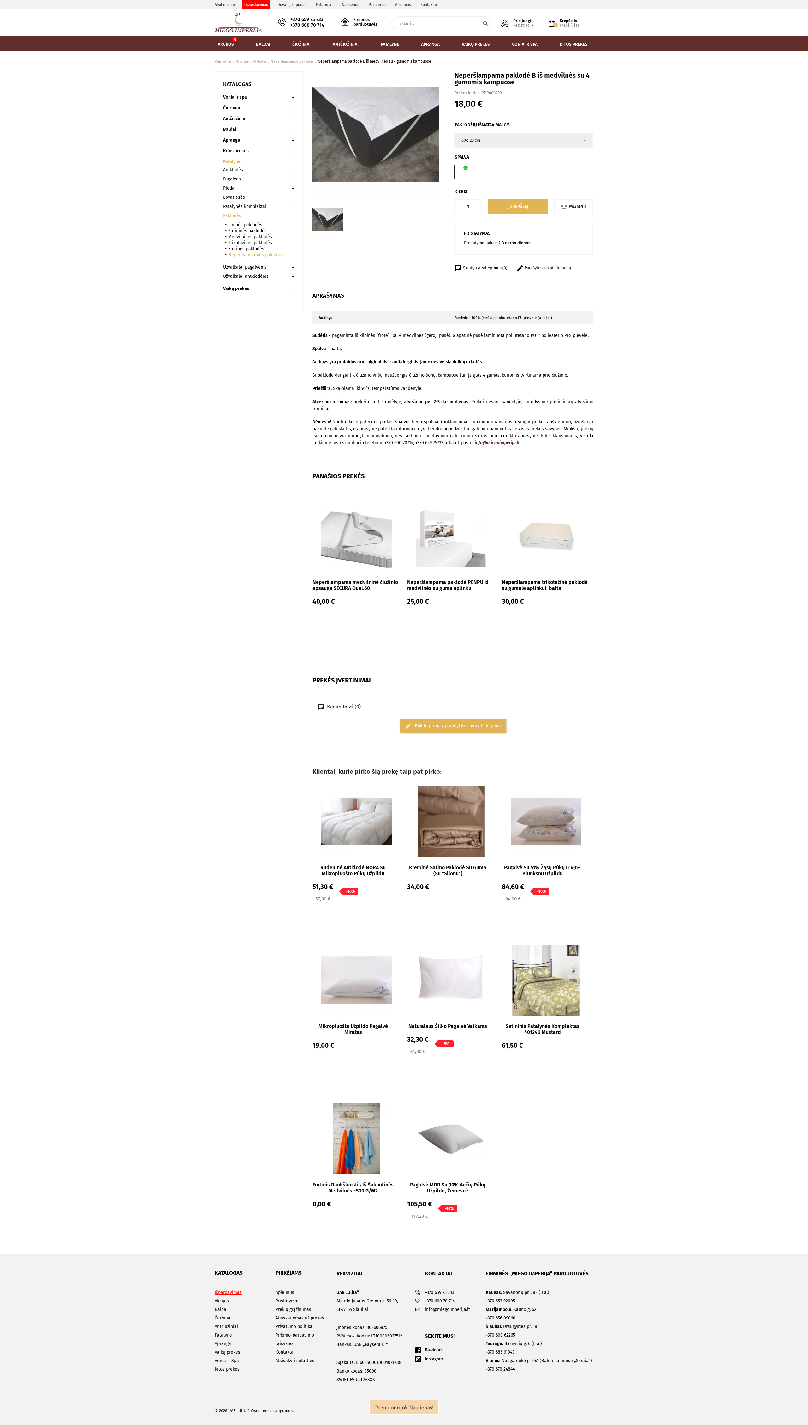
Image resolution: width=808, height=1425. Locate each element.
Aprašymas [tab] (328, 295)
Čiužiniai (231, 108)
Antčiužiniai (235, 118)
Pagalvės (232, 179)
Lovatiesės (234, 197)
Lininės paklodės (245, 224)
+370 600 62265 (500, 1335)
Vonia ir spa (235, 97)
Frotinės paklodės (246, 249)
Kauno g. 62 (511, 1309)
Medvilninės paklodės (250, 237)
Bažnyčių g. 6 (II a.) (514, 1343)
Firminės (365, 22)
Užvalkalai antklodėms (246, 276)
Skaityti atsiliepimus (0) (485, 267)
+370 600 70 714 (307, 25)
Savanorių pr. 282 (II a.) (517, 1292)
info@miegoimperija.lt (497, 443)
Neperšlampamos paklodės (255, 255)
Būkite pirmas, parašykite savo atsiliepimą (457, 725)
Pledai (229, 188)
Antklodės (233, 170)
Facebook (434, 1349)
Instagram (434, 1358)
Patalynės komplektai (244, 206)
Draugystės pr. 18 (511, 1326)
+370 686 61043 (500, 1352)
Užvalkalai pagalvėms (245, 267)
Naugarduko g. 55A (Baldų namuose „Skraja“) (539, 1360)
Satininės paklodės (247, 230)
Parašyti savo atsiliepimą (547, 267)
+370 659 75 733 (307, 19)
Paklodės (232, 215)
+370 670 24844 (500, 1369)
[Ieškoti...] (485, 23)
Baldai (229, 129)
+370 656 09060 (500, 1318)
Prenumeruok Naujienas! (404, 1407)
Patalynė (232, 161)
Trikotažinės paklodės (250, 243)
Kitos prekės (236, 151)
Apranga (231, 140)
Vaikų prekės (236, 288)
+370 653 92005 (500, 1301)
